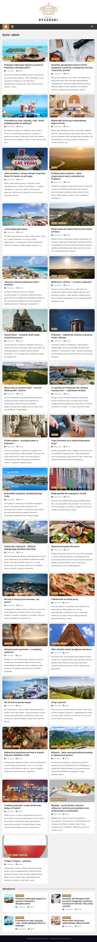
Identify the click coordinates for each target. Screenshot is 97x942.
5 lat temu (57, 603)
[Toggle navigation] (12, 26)
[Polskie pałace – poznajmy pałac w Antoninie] (25, 426)
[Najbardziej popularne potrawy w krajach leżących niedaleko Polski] (25, 738)
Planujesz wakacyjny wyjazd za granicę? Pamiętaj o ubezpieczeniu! (30, 901)
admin (20, 71)
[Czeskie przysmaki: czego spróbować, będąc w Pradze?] (25, 791)
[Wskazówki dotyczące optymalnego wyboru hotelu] (72, 106)
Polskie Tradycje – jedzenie (17, 861)
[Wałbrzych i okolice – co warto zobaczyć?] (72, 267)
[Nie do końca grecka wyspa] (25, 688)
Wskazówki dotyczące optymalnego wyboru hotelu (76, 921)
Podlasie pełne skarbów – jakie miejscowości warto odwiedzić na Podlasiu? (67, 176)
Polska (54, 167)
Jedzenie (55, 435)
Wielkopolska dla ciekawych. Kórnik (68, 493)
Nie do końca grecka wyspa (17, 702)
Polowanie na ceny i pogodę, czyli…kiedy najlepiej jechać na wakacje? (30, 923)
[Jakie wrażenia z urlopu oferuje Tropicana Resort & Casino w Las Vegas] (25, 159)
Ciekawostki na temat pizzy (64, 599)
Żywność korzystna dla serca (65, 546)
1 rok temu (10, 71)
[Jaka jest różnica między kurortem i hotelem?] (25, 267)
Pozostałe (55, 59)
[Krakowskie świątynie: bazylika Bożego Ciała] (25, 479)
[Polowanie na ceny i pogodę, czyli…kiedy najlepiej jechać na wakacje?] (25, 106)
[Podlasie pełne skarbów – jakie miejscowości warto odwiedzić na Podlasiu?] (72, 159)
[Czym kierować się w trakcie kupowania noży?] (72, 426)
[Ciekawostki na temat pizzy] (72, 585)
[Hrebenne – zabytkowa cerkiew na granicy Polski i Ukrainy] (72, 320)
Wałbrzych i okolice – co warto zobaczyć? (71, 282)
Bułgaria (55, 746)
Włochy (62, 593)
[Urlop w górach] (72, 688)
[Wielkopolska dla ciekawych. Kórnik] (72, 479)
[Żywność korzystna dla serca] (72, 532)
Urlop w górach (58, 702)
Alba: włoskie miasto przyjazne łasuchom (71, 649)
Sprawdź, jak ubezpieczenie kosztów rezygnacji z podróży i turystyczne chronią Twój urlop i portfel (72, 68)
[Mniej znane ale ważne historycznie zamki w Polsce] (72, 214)
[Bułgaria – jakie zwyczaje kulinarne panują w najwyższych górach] (72, 738)
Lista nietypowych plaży (15, 229)
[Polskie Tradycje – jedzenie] (25, 846)
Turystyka (8, 59)
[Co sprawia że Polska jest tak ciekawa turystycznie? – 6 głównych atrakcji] (72, 373)
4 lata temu (10, 127)
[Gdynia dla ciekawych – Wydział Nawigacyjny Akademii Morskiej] (25, 532)
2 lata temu (57, 74)
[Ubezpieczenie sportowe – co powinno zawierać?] (25, 635)
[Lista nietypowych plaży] (25, 214)
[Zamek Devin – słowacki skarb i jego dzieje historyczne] (25, 320)
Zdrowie (63, 799)
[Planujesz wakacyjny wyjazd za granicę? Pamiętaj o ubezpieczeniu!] (25, 50)
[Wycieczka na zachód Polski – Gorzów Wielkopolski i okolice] (25, 373)
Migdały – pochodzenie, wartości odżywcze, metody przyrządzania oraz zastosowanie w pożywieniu (70, 808)
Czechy (7, 799)
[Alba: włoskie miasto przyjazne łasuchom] (72, 635)
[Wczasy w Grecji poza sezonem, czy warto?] (25, 585)
